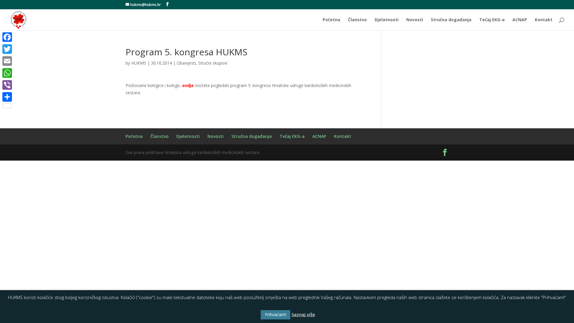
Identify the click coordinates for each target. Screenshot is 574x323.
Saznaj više (303, 314)
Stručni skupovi (212, 63)
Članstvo (357, 20)
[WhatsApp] (7, 73)
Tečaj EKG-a (492, 20)
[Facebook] (7, 37)
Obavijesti (186, 63)
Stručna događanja (451, 20)
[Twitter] (7, 49)
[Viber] (7, 85)
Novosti (414, 20)
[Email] (7, 61)
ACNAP (519, 20)
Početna (331, 20)
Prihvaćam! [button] (275, 314)
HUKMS (138, 63)
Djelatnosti (387, 20)
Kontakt (543, 20)
